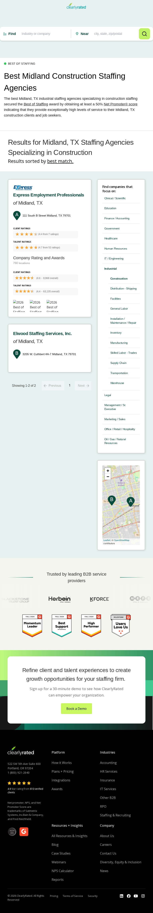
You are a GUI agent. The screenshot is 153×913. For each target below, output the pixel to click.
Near (85, 34)
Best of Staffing (36, 104)
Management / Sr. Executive (115, 407)
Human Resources (115, 248)
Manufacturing (119, 342)
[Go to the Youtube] (128, 896)
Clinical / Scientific (115, 198)
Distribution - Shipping (123, 288)
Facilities (115, 298)
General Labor (119, 308)
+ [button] (108, 470)
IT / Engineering (114, 258)
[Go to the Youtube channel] (135, 896)
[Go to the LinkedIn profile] (121, 896)
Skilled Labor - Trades (123, 352)
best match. (60, 161)
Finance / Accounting (116, 218)
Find (12, 34)
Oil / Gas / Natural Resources (115, 441)
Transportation (119, 373)
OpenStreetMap (121, 540)
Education (110, 208)
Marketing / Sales (114, 419)
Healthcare (111, 238)
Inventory (116, 332)
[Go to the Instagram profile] (143, 896)
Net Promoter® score (120, 104)
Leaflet (106, 540)
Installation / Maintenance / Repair (123, 320)
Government (112, 228)
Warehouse (117, 383)
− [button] (108, 476)
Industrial (110, 268)
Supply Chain (118, 362)
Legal (107, 395)
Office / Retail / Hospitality (119, 429)
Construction (119, 278)
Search (144, 33)
